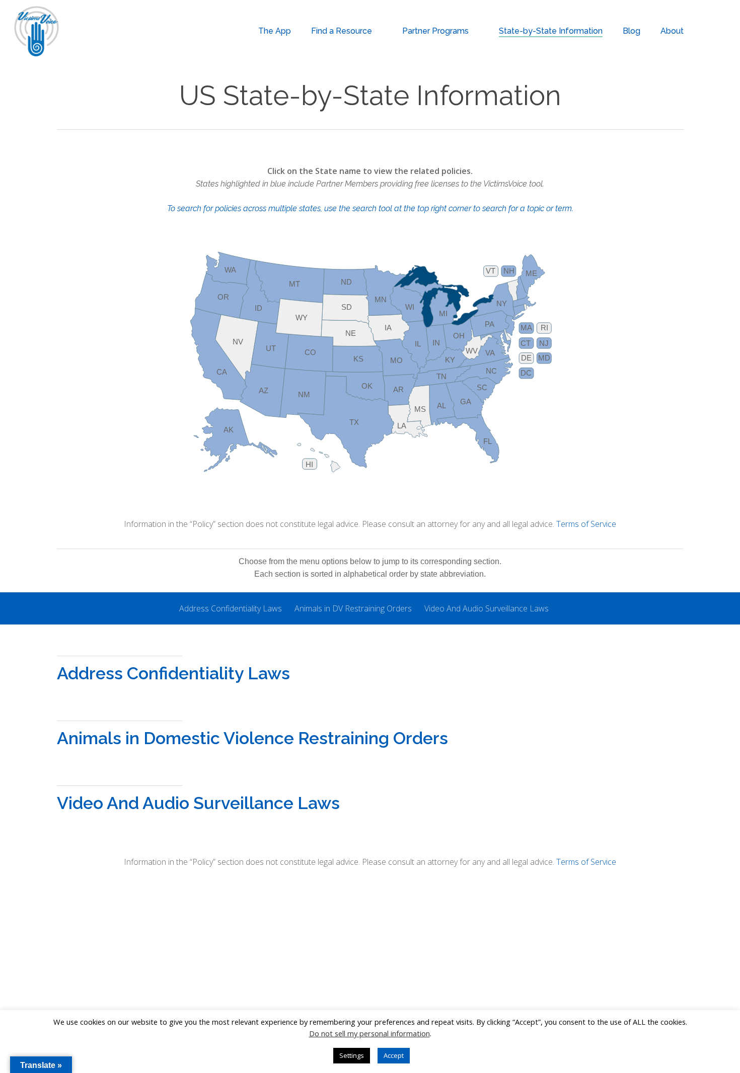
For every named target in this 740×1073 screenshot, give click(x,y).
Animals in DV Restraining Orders (353, 608)
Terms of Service (586, 523)
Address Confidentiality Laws (230, 608)
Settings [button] (351, 1055)
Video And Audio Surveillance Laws (486, 608)
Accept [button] (394, 1055)
